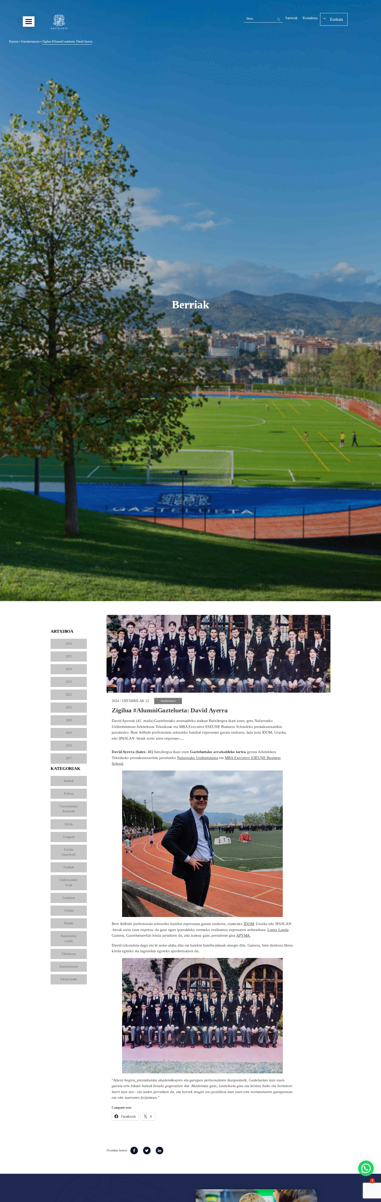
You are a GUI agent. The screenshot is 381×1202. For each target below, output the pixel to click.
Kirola (68, 824)
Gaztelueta (68, 898)
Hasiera (13, 41)
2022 (69, 694)
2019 (69, 733)
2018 (69, 745)
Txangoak (69, 837)
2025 (69, 656)
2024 (69, 669)
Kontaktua (310, 18)
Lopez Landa (277, 930)
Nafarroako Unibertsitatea (197, 758)
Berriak (68, 923)
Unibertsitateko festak (69, 882)
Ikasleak (69, 781)
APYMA (243, 935)
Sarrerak (291, 18)
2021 (69, 707)
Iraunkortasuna (30, 41)
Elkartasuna (69, 954)
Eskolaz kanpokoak (68, 852)
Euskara (336, 19)
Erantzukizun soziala (69, 938)
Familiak (69, 867)
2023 (69, 682)
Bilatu (249, 18)
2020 (69, 720)
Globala (68, 910)
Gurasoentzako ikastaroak (69, 808)
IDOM (249, 924)
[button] (366, 1168)
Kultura (68, 793)
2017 (69, 758)
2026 (69, 643)
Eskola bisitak (68, 979)
